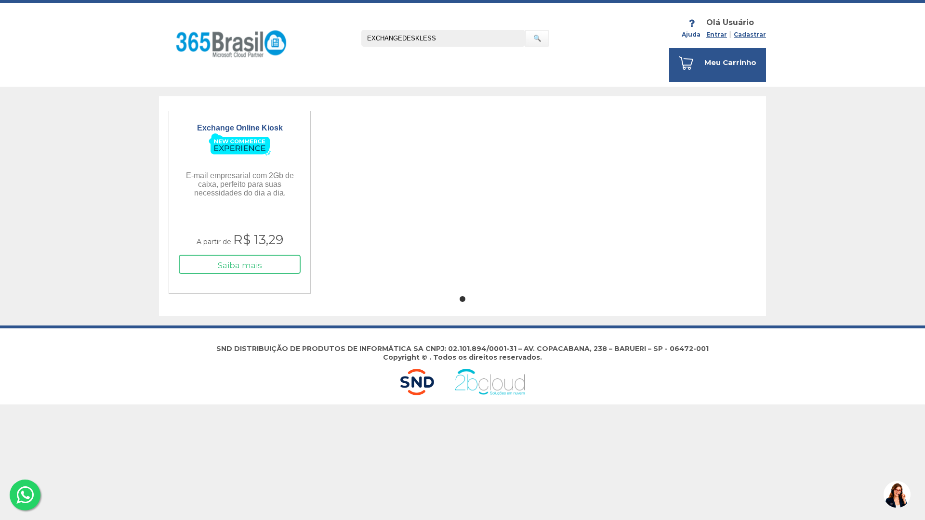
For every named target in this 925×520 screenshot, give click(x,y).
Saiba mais (240, 265)
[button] (897, 494)
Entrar (716, 34)
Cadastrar (750, 34)
